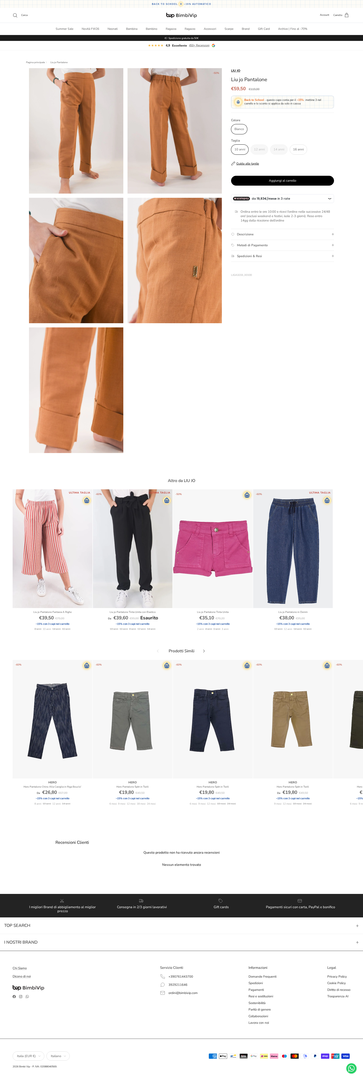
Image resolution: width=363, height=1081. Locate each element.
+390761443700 (180, 976)
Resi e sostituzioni (261, 996)
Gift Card (264, 29)
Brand (246, 29)
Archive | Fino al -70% (292, 29)
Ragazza (171, 29)
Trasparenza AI (338, 996)
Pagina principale (35, 62)
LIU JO (235, 71)
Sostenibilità (257, 1003)
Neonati (113, 29)
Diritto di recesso (338, 990)
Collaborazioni (258, 1016)
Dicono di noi (22, 976)
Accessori (210, 29)
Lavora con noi (259, 1023)
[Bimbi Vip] (181, 15)
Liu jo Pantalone (59, 62)
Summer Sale (64, 29)
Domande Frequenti (262, 976)
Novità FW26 (90, 29)
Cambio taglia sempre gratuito (183, 38)
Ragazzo (190, 29)
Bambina (131, 29)
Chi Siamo (20, 968)
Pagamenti (256, 990)
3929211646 (177, 985)
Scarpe (229, 29)
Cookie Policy (336, 983)
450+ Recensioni (199, 45)
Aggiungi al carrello (282, 180)
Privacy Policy (337, 976)
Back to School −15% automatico (181, 4)
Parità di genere (260, 1009)
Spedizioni (256, 983)
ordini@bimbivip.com (183, 993)
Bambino (151, 29)
